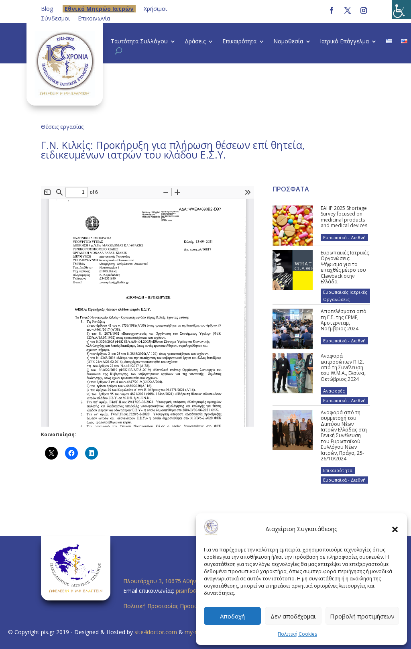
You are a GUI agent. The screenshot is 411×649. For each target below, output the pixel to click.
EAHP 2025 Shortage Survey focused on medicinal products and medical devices (344, 217)
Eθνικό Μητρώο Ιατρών (99, 8)
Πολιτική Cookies (297, 634)
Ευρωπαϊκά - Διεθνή (344, 237)
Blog (47, 8)
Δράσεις (195, 42)
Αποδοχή (232, 616)
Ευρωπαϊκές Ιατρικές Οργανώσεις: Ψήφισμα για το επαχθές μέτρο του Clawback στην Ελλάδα (345, 267)
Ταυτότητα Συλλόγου (139, 42)
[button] (395, 529)
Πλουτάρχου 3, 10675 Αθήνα (161, 581)
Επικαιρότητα (239, 42)
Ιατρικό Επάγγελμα (344, 42)
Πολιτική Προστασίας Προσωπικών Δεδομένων (185, 606)
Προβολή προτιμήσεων (362, 616)
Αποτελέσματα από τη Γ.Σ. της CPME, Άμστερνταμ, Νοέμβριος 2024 (343, 320)
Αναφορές (334, 391)
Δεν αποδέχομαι (293, 616)
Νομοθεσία (288, 42)
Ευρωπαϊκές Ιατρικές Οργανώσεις (345, 295)
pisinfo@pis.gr (195, 590)
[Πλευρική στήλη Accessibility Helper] (401, 9)
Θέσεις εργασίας (62, 126)
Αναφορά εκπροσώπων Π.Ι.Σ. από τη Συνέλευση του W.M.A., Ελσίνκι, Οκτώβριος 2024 (343, 367)
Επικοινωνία (94, 18)
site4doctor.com (155, 632)
